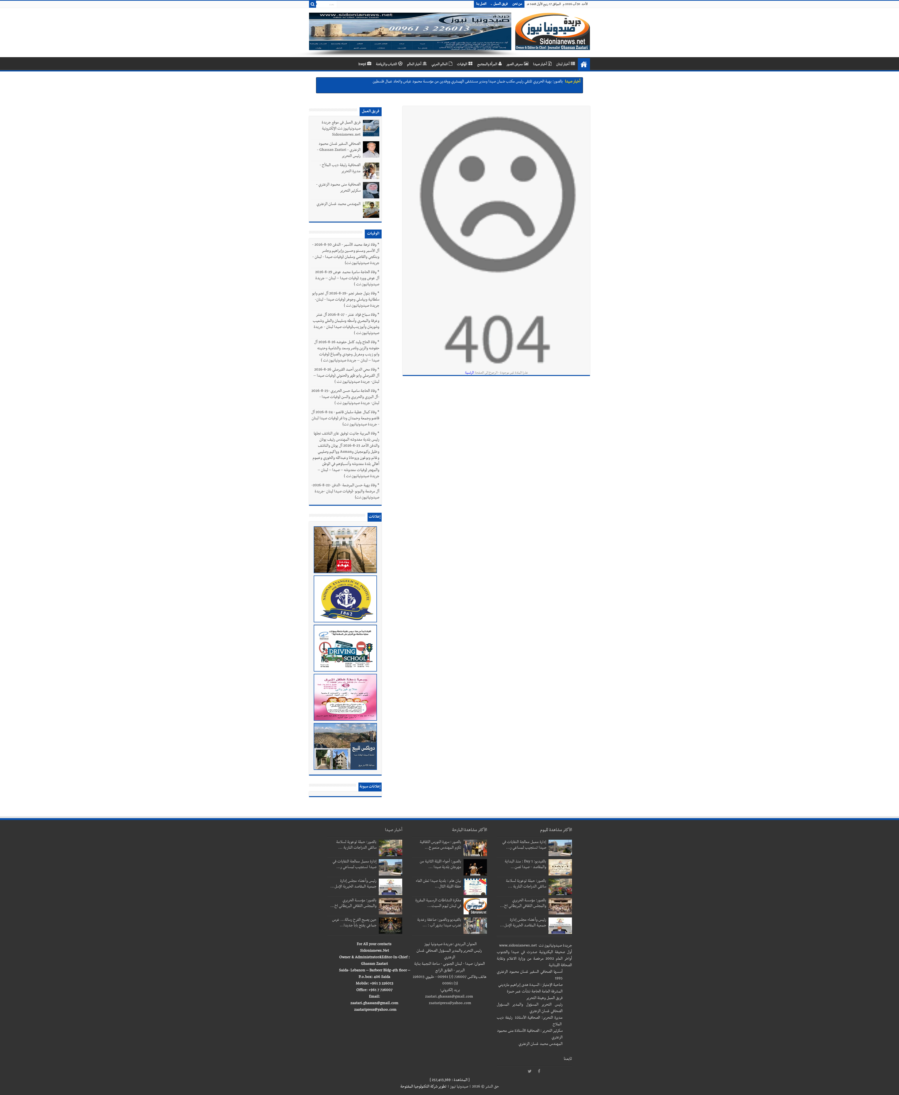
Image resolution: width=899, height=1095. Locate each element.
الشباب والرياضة (386, 65)
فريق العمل (501, 4)
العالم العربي (439, 65)
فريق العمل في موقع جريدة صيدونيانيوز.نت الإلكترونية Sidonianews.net (341, 129)
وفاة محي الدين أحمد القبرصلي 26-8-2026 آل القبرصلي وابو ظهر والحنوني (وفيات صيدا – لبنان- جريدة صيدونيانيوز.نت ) (346, 376)
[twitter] (529, 1072)
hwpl (362, 65)
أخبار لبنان (563, 65)
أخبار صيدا (540, 65)
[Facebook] (539, 1072)
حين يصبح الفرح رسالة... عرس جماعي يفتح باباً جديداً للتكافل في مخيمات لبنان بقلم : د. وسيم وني (491, 82)
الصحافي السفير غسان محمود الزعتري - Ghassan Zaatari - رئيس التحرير (339, 150)
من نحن (517, 4)
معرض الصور (514, 65)
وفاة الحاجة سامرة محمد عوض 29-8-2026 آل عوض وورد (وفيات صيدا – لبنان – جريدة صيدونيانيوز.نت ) (347, 278)
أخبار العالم (414, 65)
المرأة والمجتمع (487, 65)
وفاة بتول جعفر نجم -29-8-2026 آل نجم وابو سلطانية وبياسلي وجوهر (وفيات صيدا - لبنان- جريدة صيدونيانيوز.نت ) (345, 300)
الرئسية (469, 373)
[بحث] (312, 4)
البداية (584, 64)
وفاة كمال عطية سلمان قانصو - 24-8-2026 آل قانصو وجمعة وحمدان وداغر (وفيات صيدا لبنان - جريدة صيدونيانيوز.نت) (345, 418)
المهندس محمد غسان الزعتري (339, 204)
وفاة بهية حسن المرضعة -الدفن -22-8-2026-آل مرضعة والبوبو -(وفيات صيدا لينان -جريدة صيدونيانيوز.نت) (345, 491)
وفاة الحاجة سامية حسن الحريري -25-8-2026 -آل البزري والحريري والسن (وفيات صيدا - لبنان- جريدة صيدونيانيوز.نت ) (345, 397)
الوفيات (462, 65)
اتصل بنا (481, 4)
